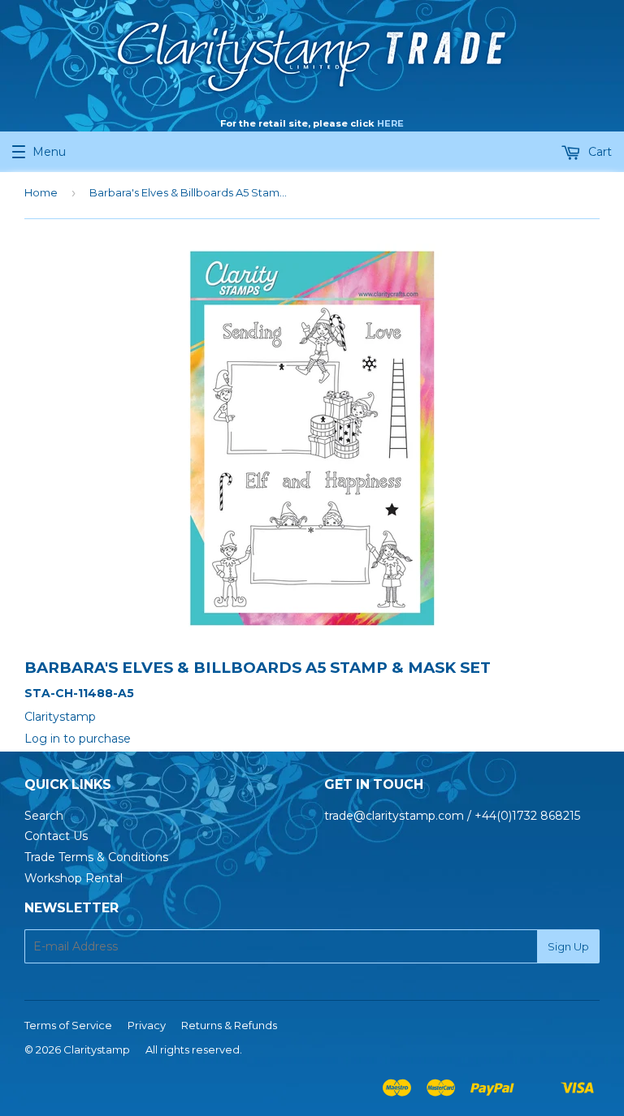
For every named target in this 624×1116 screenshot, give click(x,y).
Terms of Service (68, 1025)
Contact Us (56, 836)
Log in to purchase (77, 738)
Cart (598, 151)
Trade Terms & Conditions (96, 857)
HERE (390, 123)
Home (41, 192)
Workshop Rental (73, 878)
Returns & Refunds (229, 1025)
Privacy (147, 1025)
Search (43, 815)
